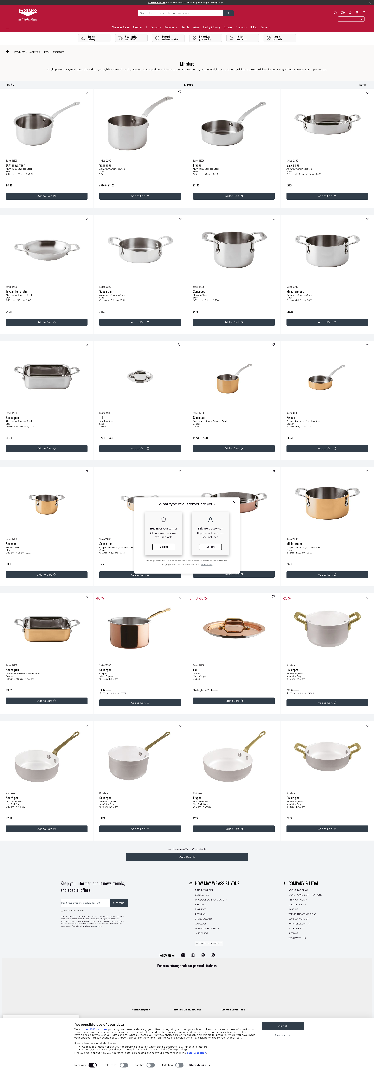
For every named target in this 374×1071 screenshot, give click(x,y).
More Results (187, 857)
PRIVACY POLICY (298, 899)
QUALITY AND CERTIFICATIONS (305, 895)
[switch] (124, 1065)
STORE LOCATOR (204, 919)
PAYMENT (200, 909)
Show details (197, 1065)
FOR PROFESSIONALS (207, 928)
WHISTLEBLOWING (299, 923)
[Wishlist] (86, 93)
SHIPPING (200, 904)
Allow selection (283, 1035)
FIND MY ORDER (204, 890)
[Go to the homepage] (27, 15)
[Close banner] (370, 2)
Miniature (58, 52)
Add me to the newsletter (74, 910)
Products (19, 52)
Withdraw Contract (209, 943)
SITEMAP (293, 933)
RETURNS (200, 914)
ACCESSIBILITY (297, 928)
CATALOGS (201, 923)
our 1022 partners (96, 1029)
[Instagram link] (183, 955)
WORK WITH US (297, 938)
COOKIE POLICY (297, 904)
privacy (98, 926)
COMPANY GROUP (299, 919)
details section (196, 1053)
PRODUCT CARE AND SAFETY (211, 899)
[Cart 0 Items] (364, 13)
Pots (46, 52)
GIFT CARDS (201, 933)
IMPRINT (293, 909)
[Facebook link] (203, 955)
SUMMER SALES (156, 2)
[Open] (228, 13)
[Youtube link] (193, 955)
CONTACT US (202, 895)
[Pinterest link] (213, 955)
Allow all (282, 1026)
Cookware (34, 52)
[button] (138, 28)
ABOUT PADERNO (298, 890)
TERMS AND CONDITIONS (302, 914)
